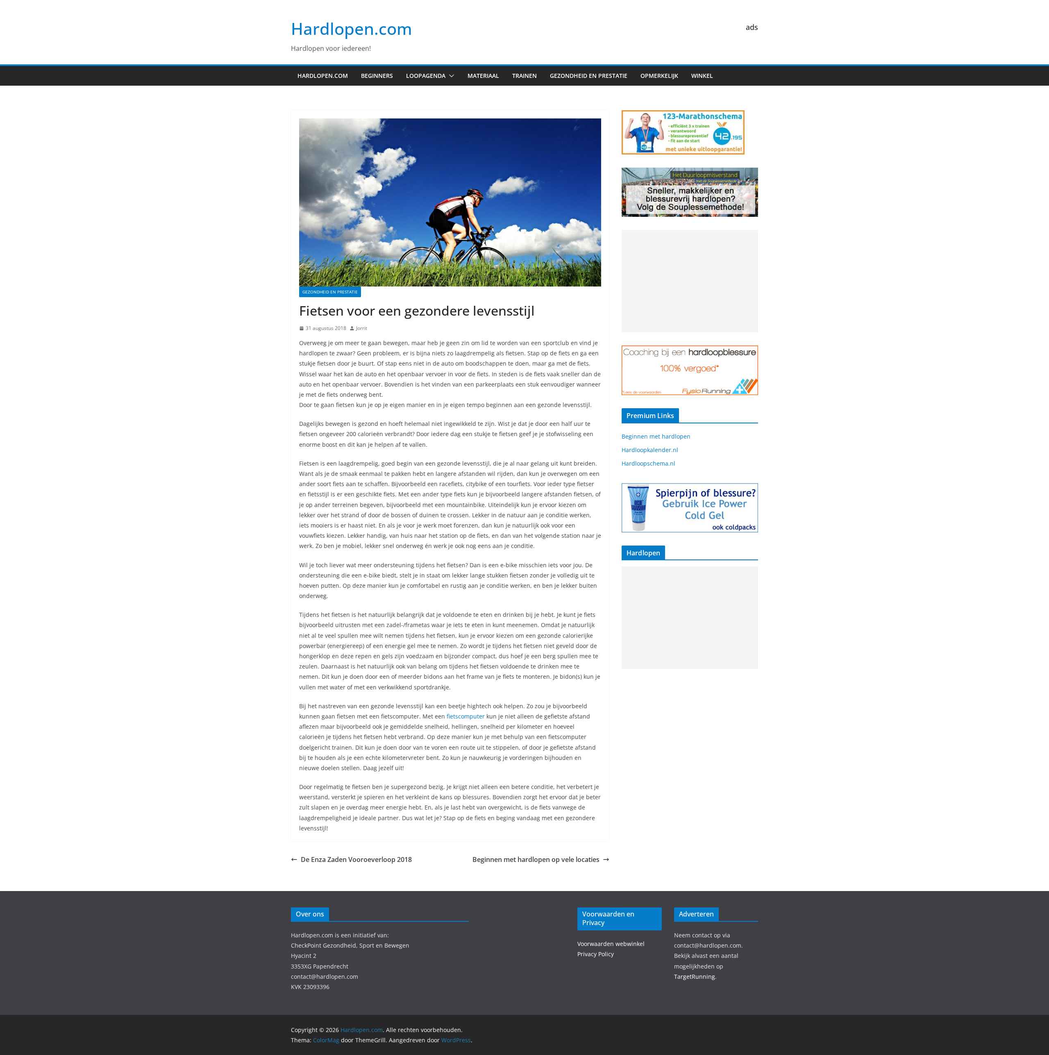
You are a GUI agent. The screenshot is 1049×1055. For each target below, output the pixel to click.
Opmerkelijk (659, 76)
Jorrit (361, 328)
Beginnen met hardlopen (656, 436)
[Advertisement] (690, 281)
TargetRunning (694, 976)
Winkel (702, 76)
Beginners (377, 76)
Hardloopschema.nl (648, 463)
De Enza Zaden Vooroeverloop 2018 (356, 859)
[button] (449, 76)
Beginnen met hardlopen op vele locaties (535, 859)
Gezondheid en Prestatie (588, 76)
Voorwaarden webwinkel (611, 944)
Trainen (524, 76)
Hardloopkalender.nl (650, 450)
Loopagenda (425, 76)
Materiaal (483, 76)
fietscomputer (466, 716)
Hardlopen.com (351, 28)
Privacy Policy (595, 954)
